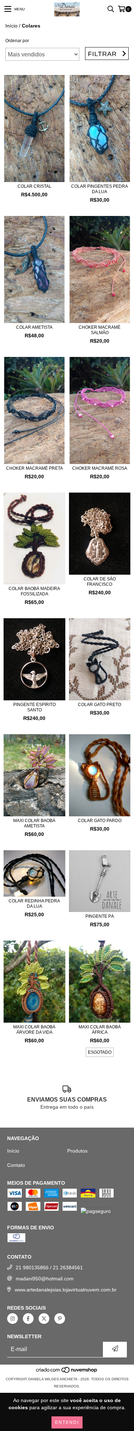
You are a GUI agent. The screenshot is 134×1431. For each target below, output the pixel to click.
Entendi (67, 1422)
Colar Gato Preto (99, 704)
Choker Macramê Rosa (99, 468)
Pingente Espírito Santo (34, 707)
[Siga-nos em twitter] (44, 1318)
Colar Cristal (34, 186)
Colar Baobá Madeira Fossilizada (34, 591)
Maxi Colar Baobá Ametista (34, 823)
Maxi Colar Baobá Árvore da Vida (34, 1029)
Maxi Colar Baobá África (100, 1029)
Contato (16, 1165)
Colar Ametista (34, 327)
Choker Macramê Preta (34, 468)
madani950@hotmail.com (45, 1278)
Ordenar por (17, 40)
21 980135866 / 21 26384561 (49, 1267)
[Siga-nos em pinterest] (59, 1318)
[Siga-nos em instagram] (12, 1318)
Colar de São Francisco (100, 581)
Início (11, 26)
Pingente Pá (99, 916)
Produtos (77, 1151)
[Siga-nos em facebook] (28, 1318)
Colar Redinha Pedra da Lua (34, 903)
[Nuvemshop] (67, 1372)
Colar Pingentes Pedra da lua (99, 189)
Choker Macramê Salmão (99, 330)
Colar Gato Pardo (99, 820)
